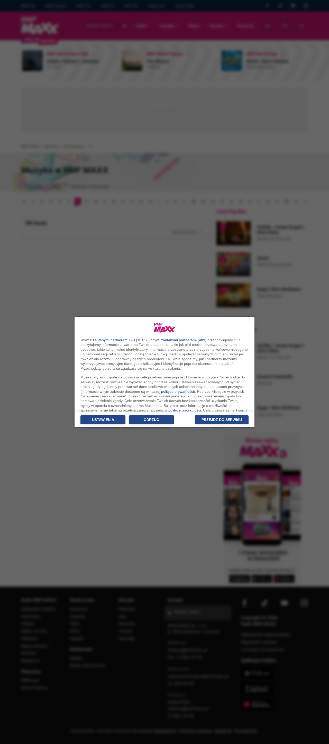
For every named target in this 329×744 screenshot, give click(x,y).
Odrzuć (151, 420)
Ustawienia (103, 420)
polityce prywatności (177, 391)
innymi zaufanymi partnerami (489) (178, 340)
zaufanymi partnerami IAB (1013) (120, 340)
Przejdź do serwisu (222, 420)
